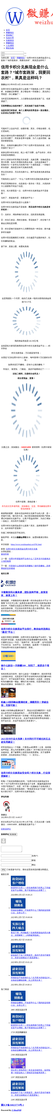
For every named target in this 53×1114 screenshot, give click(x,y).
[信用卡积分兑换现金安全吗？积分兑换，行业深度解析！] (8, 768)
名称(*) (35, 856)
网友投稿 (10, 48)
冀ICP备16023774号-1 (12, 1105)
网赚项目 (10, 33)
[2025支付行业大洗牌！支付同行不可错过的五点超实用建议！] (8, 734)
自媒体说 (10, 40)
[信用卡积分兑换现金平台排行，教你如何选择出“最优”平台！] (8, 624)
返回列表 (5, 554)
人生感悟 (10, 45)
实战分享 (10, 38)
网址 (34, 865)
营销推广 (10, 35)
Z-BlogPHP (16, 1110)
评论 (3, 870)
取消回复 (13, 834)
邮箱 (34, 860)
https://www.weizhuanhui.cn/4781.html (26, 544)
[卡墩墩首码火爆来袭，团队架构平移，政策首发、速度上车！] (8, 587)
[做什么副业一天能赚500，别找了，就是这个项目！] (8, 660)
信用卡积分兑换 (30, 549)
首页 (8, 30)
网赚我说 (10, 43)
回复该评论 (6, 829)
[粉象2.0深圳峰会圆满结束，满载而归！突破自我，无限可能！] (8, 697)
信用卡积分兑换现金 (15, 549)
